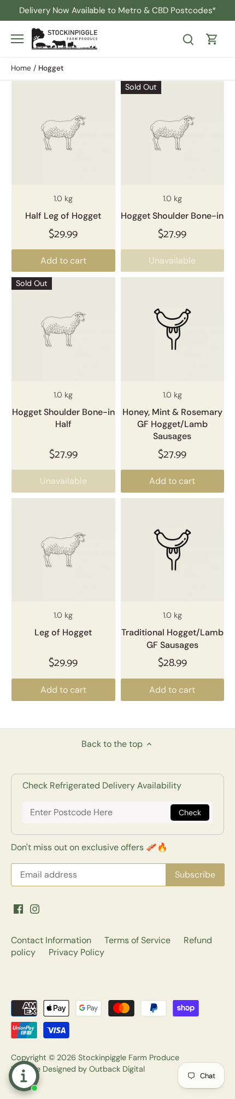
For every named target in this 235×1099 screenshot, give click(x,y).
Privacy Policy (76, 952)
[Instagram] (34, 908)
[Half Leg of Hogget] (63, 133)
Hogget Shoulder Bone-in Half (63, 418)
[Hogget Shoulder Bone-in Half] (63, 329)
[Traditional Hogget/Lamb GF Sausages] (173, 550)
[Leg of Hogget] (63, 550)
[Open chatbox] (24, 1076)
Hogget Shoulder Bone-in (172, 215)
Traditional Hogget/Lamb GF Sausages (172, 638)
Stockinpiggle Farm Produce (128, 1057)
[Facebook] (18, 908)
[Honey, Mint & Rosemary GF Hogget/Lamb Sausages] (173, 329)
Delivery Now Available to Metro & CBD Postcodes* (117, 10)
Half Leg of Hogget (63, 215)
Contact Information (51, 940)
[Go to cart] (212, 39)
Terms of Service (137, 940)
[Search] (188, 39)
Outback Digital (117, 1069)
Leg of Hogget (63, 632)
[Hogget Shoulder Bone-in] (173, 133)
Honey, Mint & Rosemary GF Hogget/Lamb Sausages (172, 424)
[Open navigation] (17, 38)
